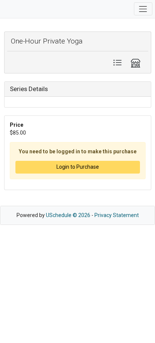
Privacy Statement (116, 215)
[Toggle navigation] (143, 8)
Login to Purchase (77, 167)
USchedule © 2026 (68, 215)
